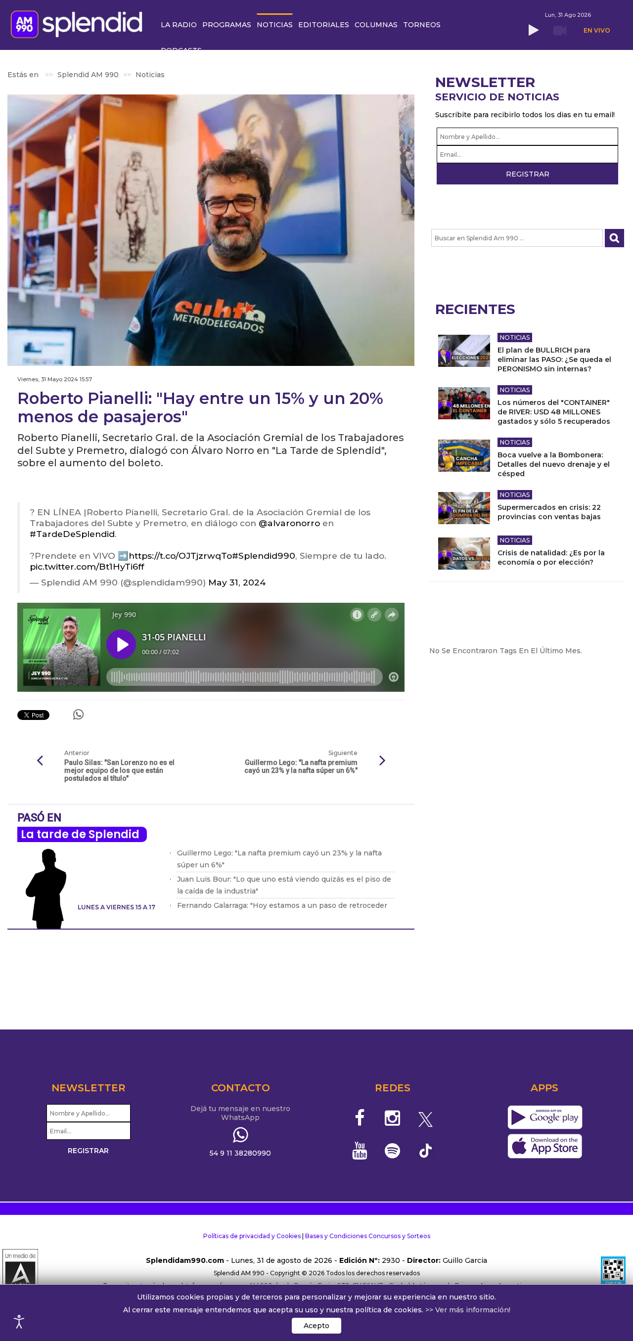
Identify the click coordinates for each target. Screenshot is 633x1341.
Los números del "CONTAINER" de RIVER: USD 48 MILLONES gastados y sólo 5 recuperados (553, 412)
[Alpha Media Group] (20, 1273)
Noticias (515, 337)
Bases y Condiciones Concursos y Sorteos (367, 1236)
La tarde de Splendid (80, 834)
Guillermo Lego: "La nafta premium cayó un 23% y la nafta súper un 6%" (301, 766)
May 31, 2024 (237, 582)
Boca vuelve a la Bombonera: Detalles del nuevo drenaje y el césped (553, 464)
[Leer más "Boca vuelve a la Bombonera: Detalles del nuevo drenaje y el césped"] (464, 456)
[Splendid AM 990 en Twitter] (425, 1118)
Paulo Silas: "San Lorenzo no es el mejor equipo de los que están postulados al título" (119, 770)
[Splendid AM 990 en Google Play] (545, 1118)
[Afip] (613, 1273)
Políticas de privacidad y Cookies (252, 1236)
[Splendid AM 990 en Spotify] (392, 1151)
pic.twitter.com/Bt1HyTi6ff (87, 566)
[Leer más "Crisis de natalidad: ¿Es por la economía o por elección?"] (464, 553)
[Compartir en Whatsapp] (78, 714)
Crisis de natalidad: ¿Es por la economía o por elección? (551, 557)
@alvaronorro (289, 523)
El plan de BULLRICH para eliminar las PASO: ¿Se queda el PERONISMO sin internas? (554, 359)
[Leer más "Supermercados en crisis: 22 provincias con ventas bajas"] (464, 508)
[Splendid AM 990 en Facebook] (360, 1118)
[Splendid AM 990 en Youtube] (360, 1151)
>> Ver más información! (467, 1309)
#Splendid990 (263, 555)
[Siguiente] (382, 761)
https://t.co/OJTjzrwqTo (180, 555)
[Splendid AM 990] (79, 23)
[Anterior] (39, 761)
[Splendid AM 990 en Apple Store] (545, 1146)
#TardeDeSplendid (72, 534)
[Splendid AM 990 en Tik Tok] (425, 1150)
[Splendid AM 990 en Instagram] (392, 1118)
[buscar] (614, 238)
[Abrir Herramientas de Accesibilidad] (19, 1322)
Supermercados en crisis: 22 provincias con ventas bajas (549, 512)
